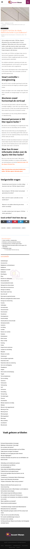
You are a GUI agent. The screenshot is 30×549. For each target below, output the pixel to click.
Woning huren (4, 411)
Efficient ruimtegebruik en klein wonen (10, 298)
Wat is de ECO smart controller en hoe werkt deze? (15, 198)
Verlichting (3, 391)
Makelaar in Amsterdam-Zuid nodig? (10, 445)
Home (2, 545)
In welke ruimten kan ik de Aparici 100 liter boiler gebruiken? (15, 212)
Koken (2, 345)
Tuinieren (3, 380)
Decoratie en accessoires (7, 287)
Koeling (3, 343)
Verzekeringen (4, 396)
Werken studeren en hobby (7, 402)
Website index (12, 547)
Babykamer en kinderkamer (8, 265)
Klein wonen (4, 338)
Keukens (3, 334)
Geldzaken (3, 305)
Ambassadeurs (8, 545)
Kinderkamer (4, 336)
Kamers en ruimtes (5, 331)
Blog (2, 276)
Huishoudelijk (4, 318)
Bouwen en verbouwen (6, 278)
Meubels (3, 351)
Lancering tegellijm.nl (6, 467)
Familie (3, 303)
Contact (18, 547)
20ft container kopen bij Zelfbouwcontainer (11, 493)
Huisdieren (3, 314)
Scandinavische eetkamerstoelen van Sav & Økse (13, 449)
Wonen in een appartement (7, 407)
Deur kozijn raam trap (6, 291)
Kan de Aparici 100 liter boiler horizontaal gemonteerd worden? (15, 192)
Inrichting (3, 327)
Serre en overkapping (6, 365)
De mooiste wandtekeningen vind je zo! (10, 517)
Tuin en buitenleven (5, 376)
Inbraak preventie (5, 323)
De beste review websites (7, 519)
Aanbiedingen (4, 260)
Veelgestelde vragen (7, 248)
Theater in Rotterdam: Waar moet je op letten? (12, 481)
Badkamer (3, 267)
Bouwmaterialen (5, 280)
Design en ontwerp (5, 289)
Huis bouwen (4, 311)
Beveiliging (3, 274)
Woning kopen (4, 414)
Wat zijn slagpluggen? (6, 455)
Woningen (3, 418)
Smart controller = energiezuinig (10, 240)
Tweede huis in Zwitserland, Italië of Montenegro (12, 477)
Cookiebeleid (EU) (16, 545)
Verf (2, 387)
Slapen (2, 369)
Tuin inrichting (4, 378)
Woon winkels (4, 420)
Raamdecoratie (5, 360)
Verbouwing (4, 385)
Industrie (3, 325)
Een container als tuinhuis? (7, 447)
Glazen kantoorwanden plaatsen (9, 503)
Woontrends (4, 425)
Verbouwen (3, 382)
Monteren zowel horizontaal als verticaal (11, 242)
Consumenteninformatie (7, 283)
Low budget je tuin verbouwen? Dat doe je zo (11, 495)
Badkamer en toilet (4, 28)
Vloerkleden (4, 400)
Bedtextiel (3, 272)
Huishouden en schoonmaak (8, 320)
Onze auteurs (25, 545)
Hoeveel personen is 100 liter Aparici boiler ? (12, 243)
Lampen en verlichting (6, 349)
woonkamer (4, 422)
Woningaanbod (4, 416)
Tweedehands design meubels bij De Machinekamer (13, 506)
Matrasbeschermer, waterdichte (8, 508)
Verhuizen (3, 389)
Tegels (2, 374)
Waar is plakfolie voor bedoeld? (8, 501)
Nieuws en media (5, 354)
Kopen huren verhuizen (6, 347)
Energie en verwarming (6, 300)
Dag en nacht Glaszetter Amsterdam (10, 479)
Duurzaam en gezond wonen (8, 296)
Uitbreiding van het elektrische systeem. (10, 463)
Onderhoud (4, 356)
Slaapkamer (4, 367)
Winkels (3, 405)
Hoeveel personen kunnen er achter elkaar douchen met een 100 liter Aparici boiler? (15, 185)
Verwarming (4, 394)
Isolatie (3, 329)
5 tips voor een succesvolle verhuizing (10, 514)
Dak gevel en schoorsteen (7, 285)
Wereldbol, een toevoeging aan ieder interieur (12, 453)
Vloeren (3, 398)
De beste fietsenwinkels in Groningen (10, 443)
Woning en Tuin (4, 409)
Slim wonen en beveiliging (7, 371)
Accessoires (4, 263)
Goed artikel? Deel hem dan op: (12, 249)
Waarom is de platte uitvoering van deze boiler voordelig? (15, 205)
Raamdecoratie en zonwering (8, 362)
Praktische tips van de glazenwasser (9, 471)
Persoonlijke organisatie (7, 358)
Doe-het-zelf (4, 294)
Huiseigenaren (4, 316)
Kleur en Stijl (4, 340)
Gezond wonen (4, 309)
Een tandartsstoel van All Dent (8, 465)
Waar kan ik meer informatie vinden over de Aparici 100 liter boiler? (14, 246)
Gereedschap (4, 307)
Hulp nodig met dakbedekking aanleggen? (11, 469)
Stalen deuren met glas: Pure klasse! (9, 451)
